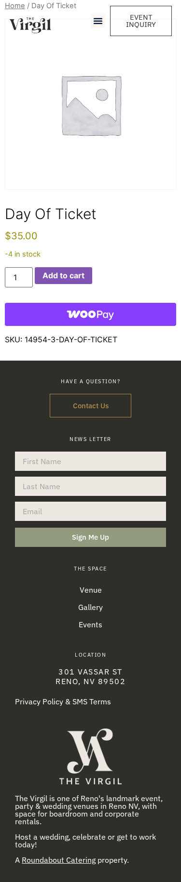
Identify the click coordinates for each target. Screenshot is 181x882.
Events (90, 624)
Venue (91, 590)
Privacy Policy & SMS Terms (63, 701)
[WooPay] (90, 314)
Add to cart (63, 275)
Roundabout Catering (59, 860)
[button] (98, 20)
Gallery (90, 607)
